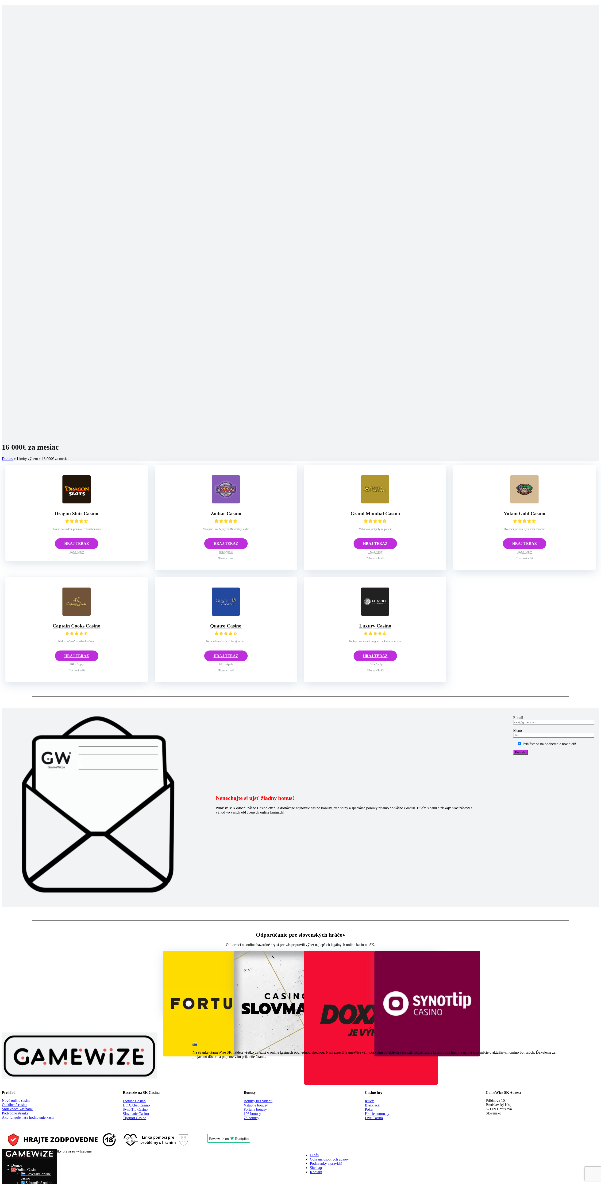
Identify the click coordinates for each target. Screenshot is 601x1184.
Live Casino (374, 1118)
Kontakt (316, 1172)
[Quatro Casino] (226, 614)
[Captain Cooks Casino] (76, 614)
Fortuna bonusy (255, 1109)
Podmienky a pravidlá (326, 1163)
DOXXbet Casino (136, 1105)
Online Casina (26, 1170)
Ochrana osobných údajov (329, 1159)
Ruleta (369, 1101)
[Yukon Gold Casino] (524, 502)
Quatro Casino (226, 626)
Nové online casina (16, 1100)
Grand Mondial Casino (375, 513)
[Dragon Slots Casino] (76, 502)
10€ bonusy (252, 1114)
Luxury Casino (375, 626)
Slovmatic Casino (136, 1114)
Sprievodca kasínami (17, 1109)
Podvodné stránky (15, 1113)
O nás (314, 1155)
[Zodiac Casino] (226, 502)
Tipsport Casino (134, 1118)
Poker (369, 1109)
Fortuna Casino (134, 1101)
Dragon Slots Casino (76, 513)
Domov (7, 459)
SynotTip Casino (135, 1109)
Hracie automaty (377, 1114)
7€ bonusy (251, 1118)
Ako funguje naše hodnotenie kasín (28, 1117)
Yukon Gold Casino (524, 513)
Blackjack (372, 1105)
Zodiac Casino (226, 513)
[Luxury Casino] (375, 614)
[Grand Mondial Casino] (375, 502)
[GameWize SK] (29, 1157)
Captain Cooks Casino (76, 626)
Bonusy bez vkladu (258, 1101)
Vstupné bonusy (256, 1105)
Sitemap (316, 1168)
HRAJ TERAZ (76, 543)
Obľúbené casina (14, 1105)
